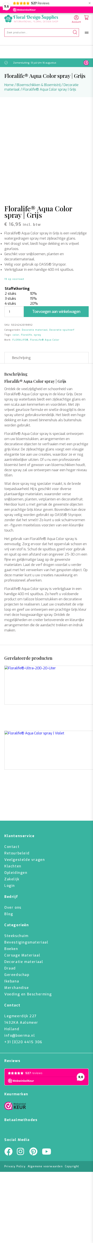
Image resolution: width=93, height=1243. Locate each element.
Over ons (12, 907)
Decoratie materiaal (35, 329)
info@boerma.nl (19, 1035)
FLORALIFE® (20, 339)
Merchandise (16, 987)
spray (37, 334)
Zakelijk (11, 879)
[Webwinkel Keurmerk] (15, 1107)
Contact (11, 846)
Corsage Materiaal (22, 955)
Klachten (12, 866)
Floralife (26, 334)
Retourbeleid (16, 853)
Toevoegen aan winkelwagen (56, 311)
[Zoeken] (75, 33)
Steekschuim (16, 936)
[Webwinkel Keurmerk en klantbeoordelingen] (86, 62)
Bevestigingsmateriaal (26, 942)
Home (9, 85)
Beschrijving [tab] (21, 358)
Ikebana (11, 981)
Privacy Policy (15, 1166)
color (16, 334)
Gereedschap (16, 974)
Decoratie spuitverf (61, 329)
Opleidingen (15, 872)
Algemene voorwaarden (45, 1166)
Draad (10, 968)
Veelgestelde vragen (24, 859)
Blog (8, 914)
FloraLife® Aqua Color (44, 339)
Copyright (72, 1166)
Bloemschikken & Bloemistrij (39, 85)
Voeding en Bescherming (28, 994)
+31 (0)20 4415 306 (23, 1042)
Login (9, 885)
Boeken (11, 949)
